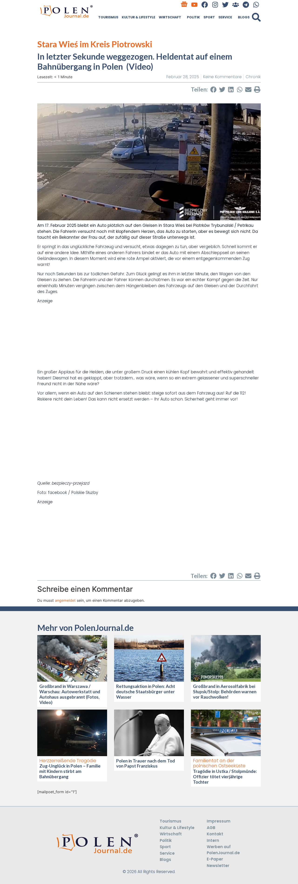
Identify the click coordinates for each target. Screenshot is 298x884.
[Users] (235, 4)
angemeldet (65, 600)
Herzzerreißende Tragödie (67, 761)
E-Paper (215, 859)
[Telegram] (246, 4)
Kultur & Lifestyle (138, 17)
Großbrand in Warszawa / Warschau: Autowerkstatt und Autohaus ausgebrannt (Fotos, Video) (69, 694)
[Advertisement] (149, 336)
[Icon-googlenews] (184, 4)
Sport (209, 17)
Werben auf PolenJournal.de (223, 850)
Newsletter (218, 865)
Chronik (253, 77)
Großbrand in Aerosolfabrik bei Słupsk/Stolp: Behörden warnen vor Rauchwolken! (224, 691)
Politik (193, 17)
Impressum (218, 821)
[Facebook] (204, 4)
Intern (213, 840)
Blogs (244, 17)
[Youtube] (194, 4)
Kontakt (215, 834)
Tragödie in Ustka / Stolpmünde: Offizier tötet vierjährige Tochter (225, 776)
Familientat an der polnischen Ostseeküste (219, 763)
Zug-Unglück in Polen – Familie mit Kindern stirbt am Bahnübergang (70, 771)
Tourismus (108, 17)
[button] (256, 17)
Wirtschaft (170, 17)
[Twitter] (225, 4)
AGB (211, 827)
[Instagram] (215, 4)
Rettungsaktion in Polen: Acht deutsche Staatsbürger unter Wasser (145, 691)
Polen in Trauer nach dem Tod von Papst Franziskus (145, 763)
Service (225, 17)
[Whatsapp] (256, 4)
